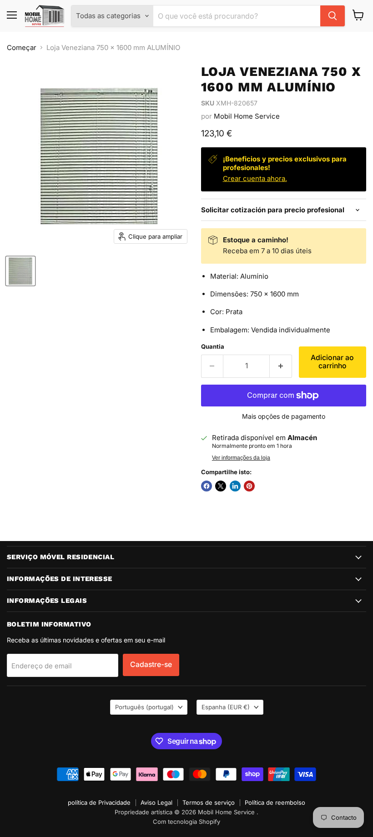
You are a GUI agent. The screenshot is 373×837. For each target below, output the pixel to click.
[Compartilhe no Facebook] (206, 486)
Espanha (226, 707)
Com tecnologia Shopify (186, 821)
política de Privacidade (99, 802)
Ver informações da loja (241, 458)
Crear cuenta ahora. (255, 178)
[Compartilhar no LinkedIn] (235, 486)
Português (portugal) (144, 707)
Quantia (212, 346)
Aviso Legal (156, 802)
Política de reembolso (275, 802)
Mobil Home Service (247, 116)
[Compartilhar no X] (220, 486)
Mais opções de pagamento (283, 416)
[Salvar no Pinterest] (249, 486)
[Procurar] (332, 15)
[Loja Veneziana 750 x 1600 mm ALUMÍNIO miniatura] (20, 271)
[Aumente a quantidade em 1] (281, 366)
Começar (21, 47)
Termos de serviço (208, 802)
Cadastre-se (151, 664)
